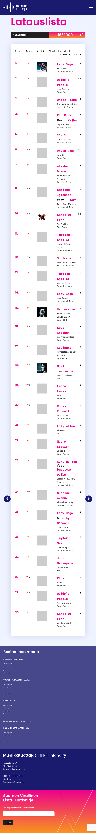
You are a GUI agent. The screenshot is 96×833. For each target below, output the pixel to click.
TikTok (6, 708)
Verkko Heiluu (63, 283)
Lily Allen (66, 426)
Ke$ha (72, 120)
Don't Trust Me (64, 139)
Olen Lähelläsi (63, 567)
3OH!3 (61, 135)
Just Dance (62, 527)
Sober (60, 582)
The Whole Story (65, 502)
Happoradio (66, 309)
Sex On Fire (62, 224)
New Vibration (64, 603)
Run (59, 395)
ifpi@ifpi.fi (9, 779)
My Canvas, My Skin (66, 262)
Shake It (61, 450)
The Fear (61, 430)
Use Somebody (64, 623)
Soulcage (64, 258)
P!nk (60, 578)
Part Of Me (62, 415)
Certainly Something (67, 104)
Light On (61, 155)
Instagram (7, 664)
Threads (6, 673)
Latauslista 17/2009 (88, 498)
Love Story (62, 547)
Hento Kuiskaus (64, 375)
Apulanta (64, 348)
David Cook (66, 151)
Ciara (72, 200)
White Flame (67, 100)
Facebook (7, 667)
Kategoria (19, 35)
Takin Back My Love (66, 204)
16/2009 (65, 35)
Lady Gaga (65, 64)
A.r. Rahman (67, 462)
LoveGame (62, 298)
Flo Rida (64, 115)
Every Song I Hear (65, 337)
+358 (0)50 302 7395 (12, 776)
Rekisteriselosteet (12, 782)
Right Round (63, 124)
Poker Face (62, 68)
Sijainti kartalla (11, 769)
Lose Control (63, 89)
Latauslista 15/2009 (7, 498)
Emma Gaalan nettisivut (14, 721)
